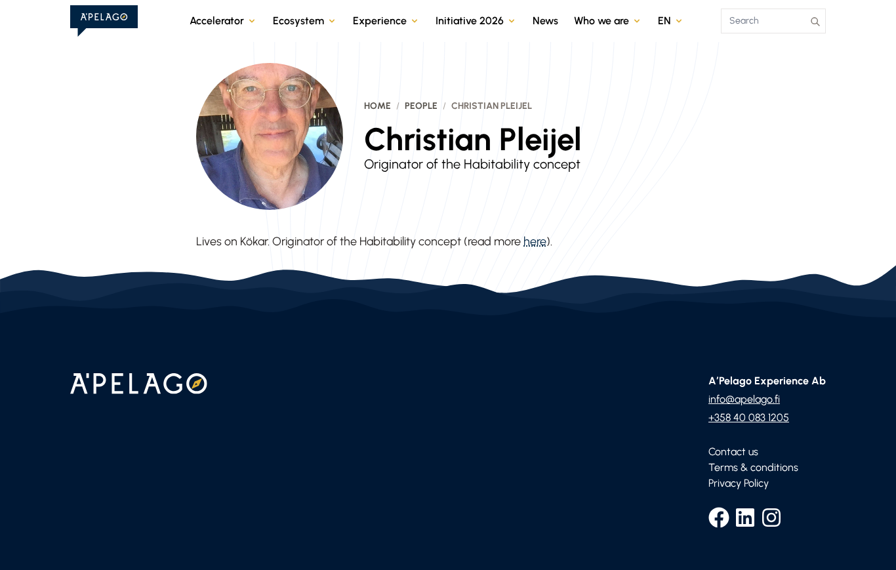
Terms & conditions (753, 467)
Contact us (733, 451)
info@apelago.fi (744, 399)
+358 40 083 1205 (748, 417)
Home (377, 106)
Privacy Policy (738, 483)
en (664, 20)
